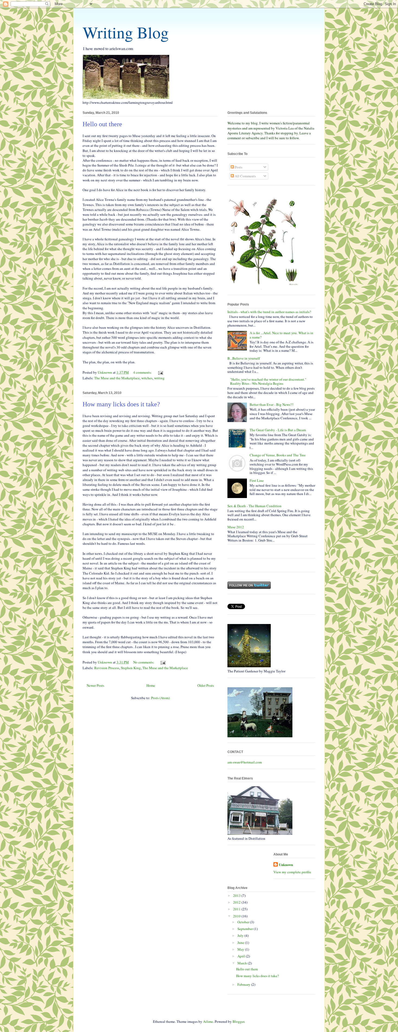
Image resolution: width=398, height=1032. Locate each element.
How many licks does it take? (121, 404)
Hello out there (102, 124)
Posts (238, 167)
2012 (237, 902)
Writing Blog (126, 32)
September (245, 928)
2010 (237, 916)
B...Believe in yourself (243, 358)
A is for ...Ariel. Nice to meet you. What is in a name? (281, 335)
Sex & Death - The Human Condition (254, 505)
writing (159, 378)
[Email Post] (160, 372)
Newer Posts (95, 685)
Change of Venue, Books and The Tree (278, 455)
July (240, 935)
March (242, 963)
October (243, 922)
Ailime (208, 1021)
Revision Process (106, 667)
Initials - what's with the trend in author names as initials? (269, 311)
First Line (257, 480)
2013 (237, 895)
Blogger (238, 1021)
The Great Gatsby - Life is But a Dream (278, 429)
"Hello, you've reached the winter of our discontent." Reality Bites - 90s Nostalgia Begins (268, 381)
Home (150, 685)
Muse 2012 (235, 527)
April (241, 956)
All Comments (245, 176)
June (241, 942)
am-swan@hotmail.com (244, 762)
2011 (237, 909)
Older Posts (205, 685)
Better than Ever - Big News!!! (271, 404)
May (241, 949)
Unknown (286, 864)
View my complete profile (292, 872)
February (244, 984)
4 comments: (143, 372)
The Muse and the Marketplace (117, 378)
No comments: (144, 662)
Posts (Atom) (160, 697)
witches (146, 378)
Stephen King (131, 667)
